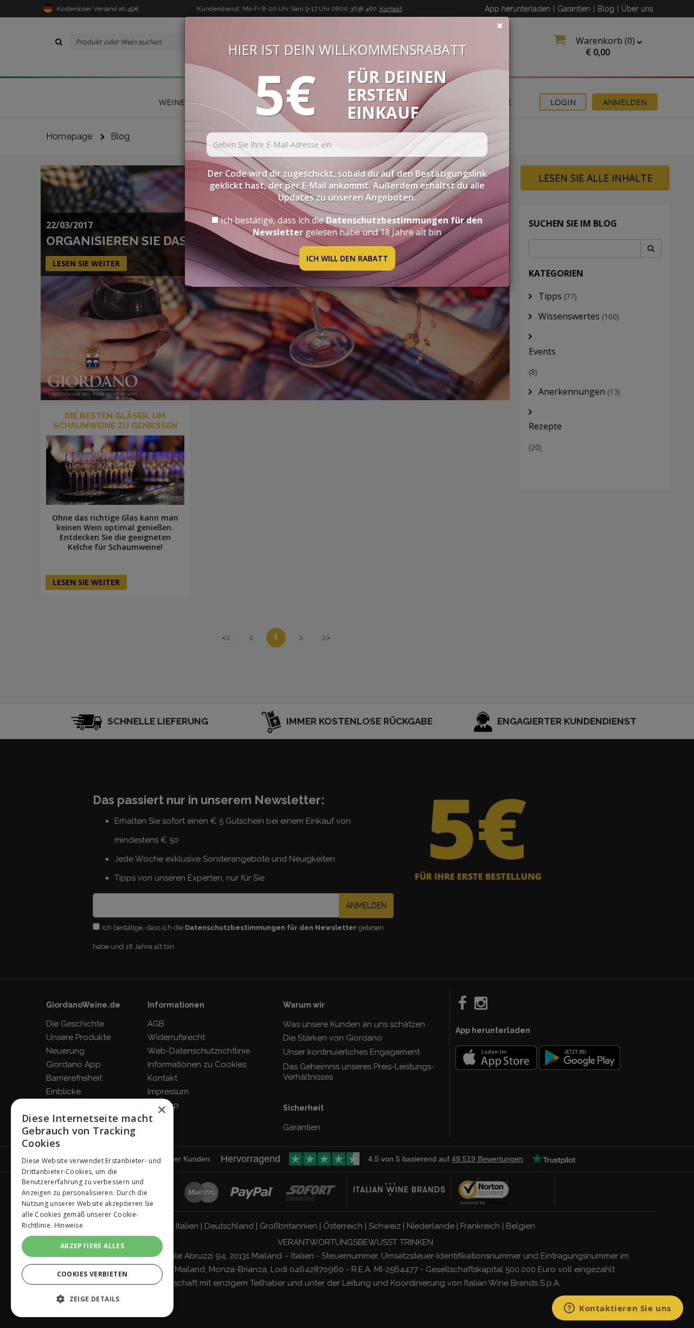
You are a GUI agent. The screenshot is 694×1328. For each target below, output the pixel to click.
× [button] (161, 1110)
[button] (92, 1299)
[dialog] (92, 1208)
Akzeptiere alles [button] (92, 1245)
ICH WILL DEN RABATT (347, 258)
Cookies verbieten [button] (92, 1274)
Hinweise (68, 1225)
